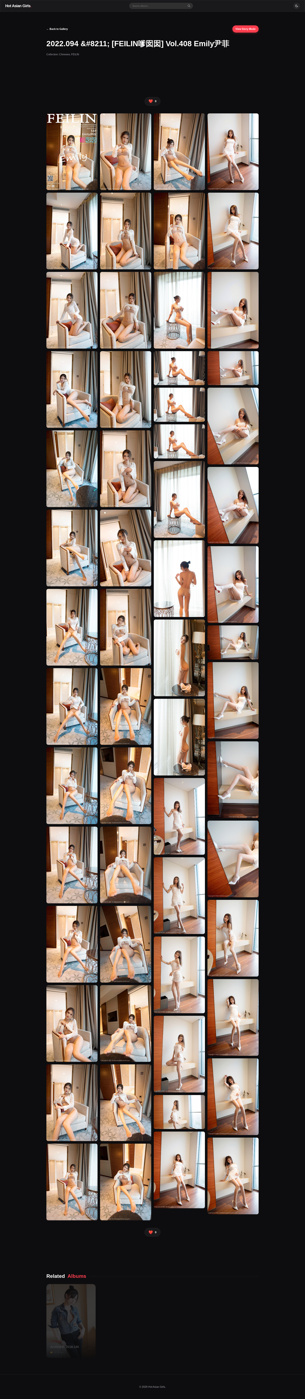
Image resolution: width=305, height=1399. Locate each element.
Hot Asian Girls (18, 6)
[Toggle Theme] (296, 6)
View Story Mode (245, 29)
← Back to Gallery (57, 29)
